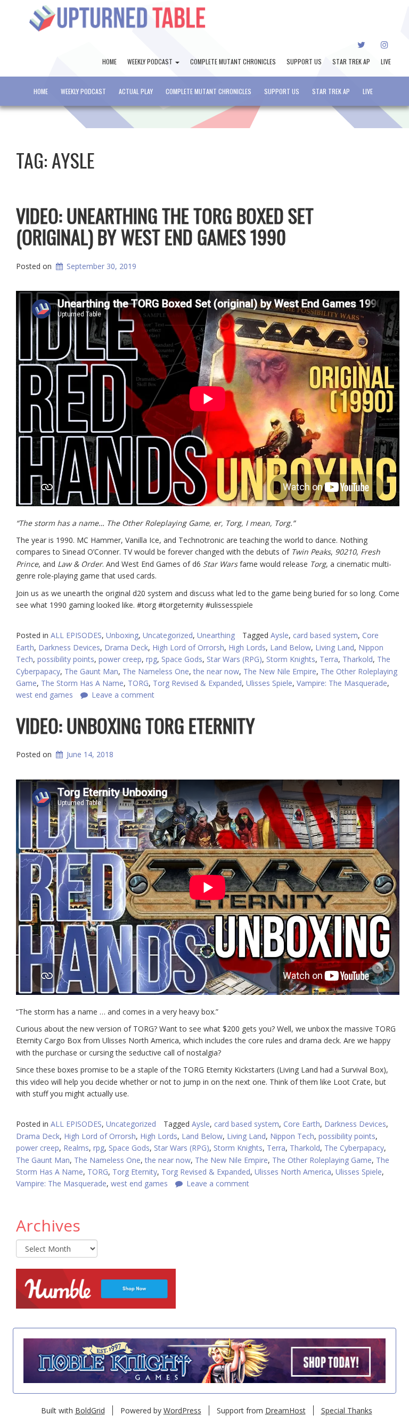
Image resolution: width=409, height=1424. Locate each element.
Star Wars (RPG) (234, 659)
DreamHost (285, 1410)
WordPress (182, 1410)
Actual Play (136, 91)
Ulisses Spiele (269, 683)
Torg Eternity (134, 1172)
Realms (76, 1148)
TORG (138, 683)
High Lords (247, 647)
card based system (325, 635)
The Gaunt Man (91, 671)
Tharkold (357, 659)
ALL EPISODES (76, 635)
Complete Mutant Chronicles (233, 61)
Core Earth (301, 1124)
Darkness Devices (69, 647)
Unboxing (122, 635)
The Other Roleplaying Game (322, 1160)
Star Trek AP (351, 61)
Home (109, 61)
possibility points (65, 659)
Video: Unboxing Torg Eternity (135, 725)
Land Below (290, 647)
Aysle (280, 635)
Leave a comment (123, 695)
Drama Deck (126, 647)
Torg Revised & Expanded (197, 683)
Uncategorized (168, 635)
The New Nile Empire (279, 671)
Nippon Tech (292, 1136)
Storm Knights (290, 659)
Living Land (334, 647)
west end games (44, 695)
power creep (120, 659)
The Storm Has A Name (82, 683)
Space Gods (181, 659)
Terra (329, 659)
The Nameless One (155, 671)
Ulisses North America (293, 1172)
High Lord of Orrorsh (188, 647)
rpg (151, 659)
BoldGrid (90, 1410)
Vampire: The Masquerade (342, 683)
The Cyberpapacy (354, 1148)
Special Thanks (346, 1410)
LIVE (386, 61)
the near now (216, 671)
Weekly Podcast (150, 61)
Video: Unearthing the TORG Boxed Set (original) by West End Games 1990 (165, 225)
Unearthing (216, 635)
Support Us (304, 61)
